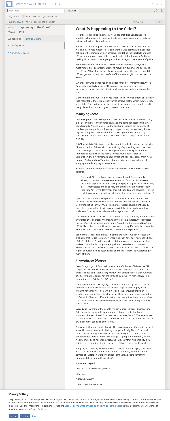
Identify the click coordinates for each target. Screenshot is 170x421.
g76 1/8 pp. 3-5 (16, 21)
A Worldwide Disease (18, 52)
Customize (37, 416)
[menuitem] (161, 10)
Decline (24, 416)
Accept (13, 416)
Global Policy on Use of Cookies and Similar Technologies (93, 405)
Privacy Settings (38, 409)
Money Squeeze (16, 45)
